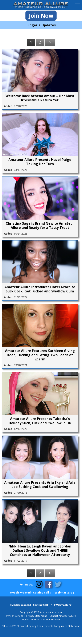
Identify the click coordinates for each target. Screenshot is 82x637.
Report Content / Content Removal (41, 619)
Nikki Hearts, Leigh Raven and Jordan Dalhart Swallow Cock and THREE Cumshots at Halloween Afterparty (39, 550)
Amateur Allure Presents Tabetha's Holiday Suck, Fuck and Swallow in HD (40, 421)
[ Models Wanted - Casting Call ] (29, 592)
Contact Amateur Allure (62, 615)
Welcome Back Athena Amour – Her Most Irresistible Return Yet (39, 98)
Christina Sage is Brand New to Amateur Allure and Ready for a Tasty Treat (40, 225)
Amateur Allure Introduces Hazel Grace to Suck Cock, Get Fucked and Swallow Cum (39, 289)
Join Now (41, 15)
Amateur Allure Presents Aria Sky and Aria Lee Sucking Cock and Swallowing (39, 484)
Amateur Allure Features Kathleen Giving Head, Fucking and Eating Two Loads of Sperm (40, 355)
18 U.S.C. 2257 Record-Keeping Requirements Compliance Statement (41, 625)
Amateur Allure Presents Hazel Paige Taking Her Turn (39, 162)
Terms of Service (13, 615)
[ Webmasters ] (63, 592)
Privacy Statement (36, 615)
